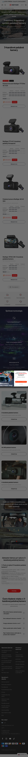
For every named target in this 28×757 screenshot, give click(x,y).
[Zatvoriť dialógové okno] (27, 371)
